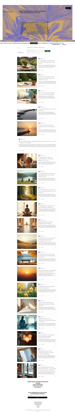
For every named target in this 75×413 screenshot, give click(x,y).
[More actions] (56, 58)
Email (28, 49)
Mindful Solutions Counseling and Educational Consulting (32, 11)
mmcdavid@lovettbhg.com (56, 44)
